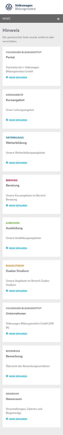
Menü (6, 18)
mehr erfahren (18, 77)
